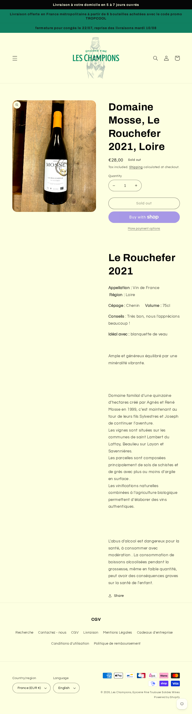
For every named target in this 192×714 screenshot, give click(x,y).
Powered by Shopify (167, 697)
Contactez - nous (52, 632)
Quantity (115, 176)
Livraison (90, 632)
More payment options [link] (144, 228)
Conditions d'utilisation (70, 643)
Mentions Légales (117, 632)
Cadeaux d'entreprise (155, 632)
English (64, 688)
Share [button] (119, 596)
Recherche (24, 632)
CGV (75, 632)
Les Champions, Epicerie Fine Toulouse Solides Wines (145, 692)
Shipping (136, 167)
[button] (14, 58)
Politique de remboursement (117, 643)
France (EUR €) (29, 688)
